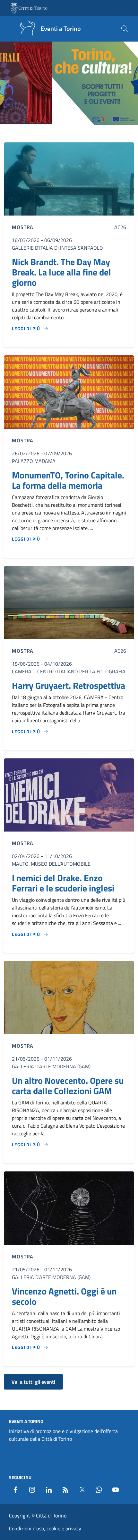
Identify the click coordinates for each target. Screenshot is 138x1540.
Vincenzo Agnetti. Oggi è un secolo (64, 1296)
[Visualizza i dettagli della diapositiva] (69, 83)
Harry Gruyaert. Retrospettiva (68, 685)
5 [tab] (84, 133)
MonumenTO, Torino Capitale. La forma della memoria (68, 480)
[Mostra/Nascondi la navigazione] (8, 28)
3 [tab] (69, 133)
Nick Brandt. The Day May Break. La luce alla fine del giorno (61, 272)
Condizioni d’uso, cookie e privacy (45, 1528)
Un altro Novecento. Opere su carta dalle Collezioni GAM (68, 1085)
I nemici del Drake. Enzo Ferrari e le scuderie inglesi (63, 883)
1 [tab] (54, 133)
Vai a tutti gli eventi (33, 1382)
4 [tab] (76, 133)
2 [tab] (62, 133)
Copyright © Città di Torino (37, 1515)
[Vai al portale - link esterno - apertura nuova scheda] (29, 8)
